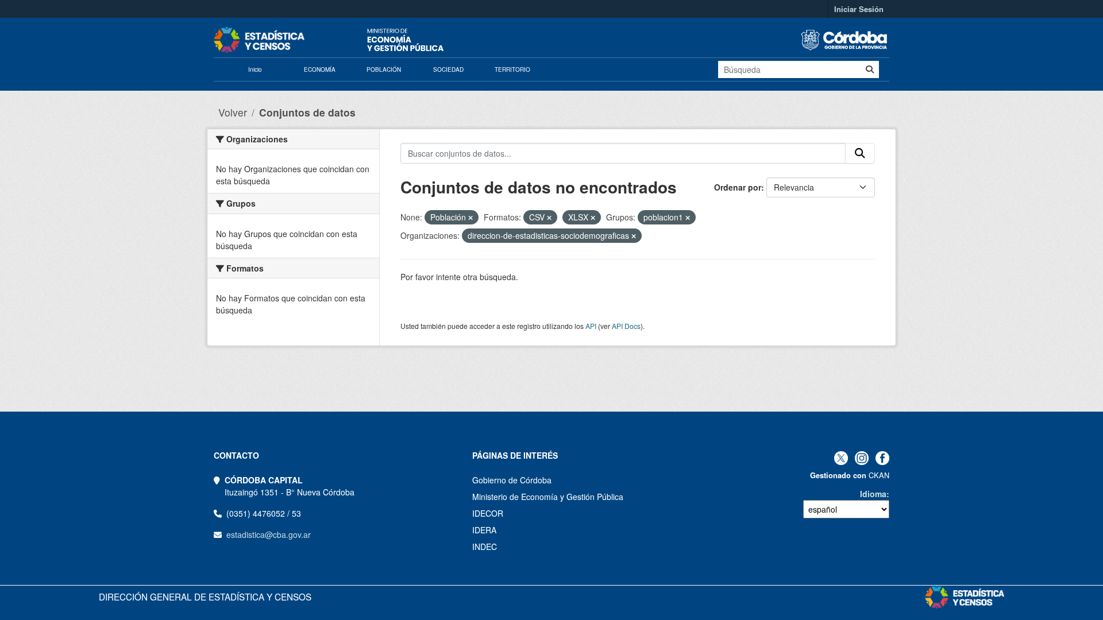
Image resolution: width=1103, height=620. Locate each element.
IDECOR (487, 513)
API (590, 326)
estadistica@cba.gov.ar (268, 534)
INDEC (484, 546)
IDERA (484, 530)
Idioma (873, 493)
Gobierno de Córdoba (512, 480)
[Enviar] (869, 69)
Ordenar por (737, 187)
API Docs (626, 326)
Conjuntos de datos (307, 112)
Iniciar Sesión (859, 8)
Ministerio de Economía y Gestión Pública (547, 496)
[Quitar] (470, 217)
